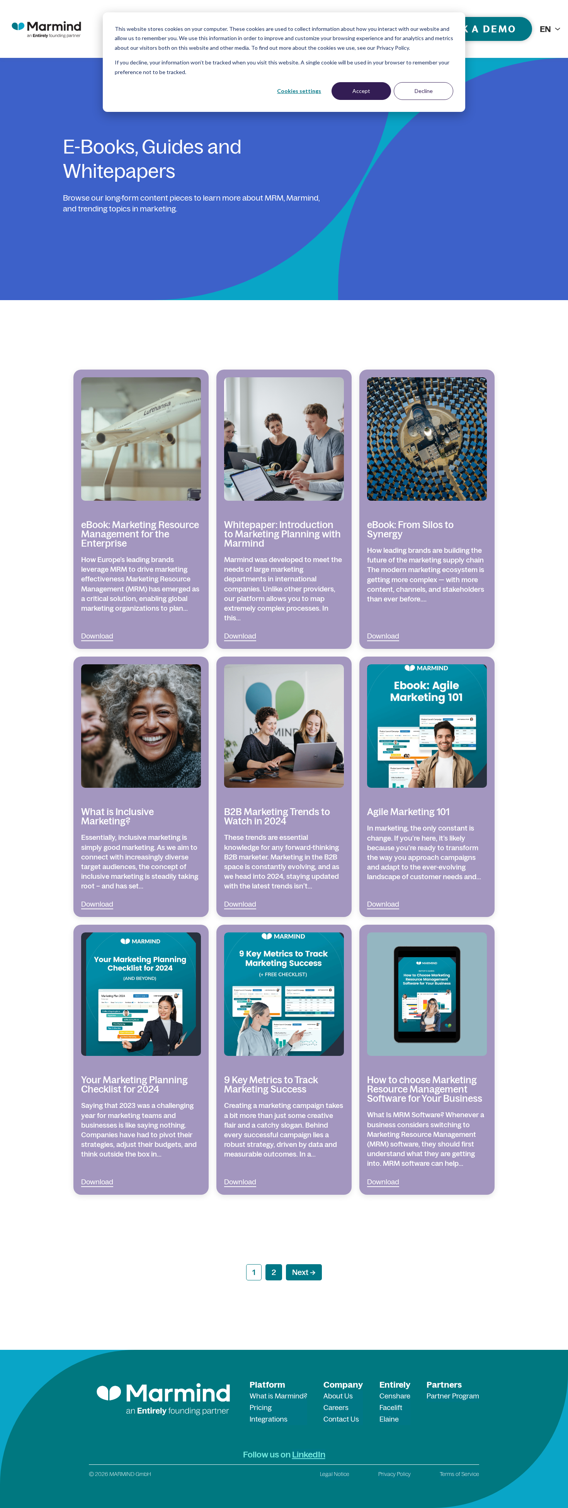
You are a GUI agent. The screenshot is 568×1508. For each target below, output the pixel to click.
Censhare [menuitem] (394, 1395)
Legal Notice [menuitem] (334, 1474)
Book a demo (477, 29)
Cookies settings (299, 91)
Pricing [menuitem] (261, 1407)
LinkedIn (308, 1454)
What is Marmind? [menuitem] (278, 1395)
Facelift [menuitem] (390, 1407)
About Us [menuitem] (338, 1395)
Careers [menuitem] (336, 1407)
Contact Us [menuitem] (341, 1419)
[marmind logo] (46, 28)
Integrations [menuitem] (268, 1419)
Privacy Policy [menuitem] (394, 1474)
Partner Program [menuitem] (453, 1395)
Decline (424, 91)
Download (97, 636)
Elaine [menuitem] (389, 1419)
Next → (304, 1272)
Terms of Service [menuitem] (459, 1474)
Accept (361, 91)
